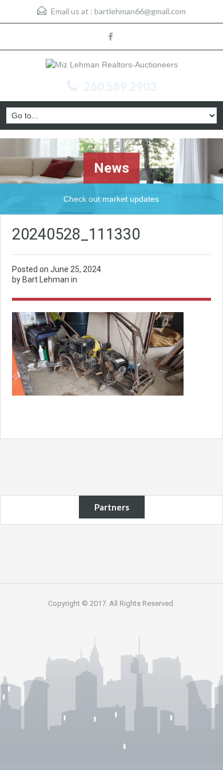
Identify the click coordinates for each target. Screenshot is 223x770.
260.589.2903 (120, 86)
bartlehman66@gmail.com (140, 11)
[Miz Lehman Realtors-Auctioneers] (112, 66)
